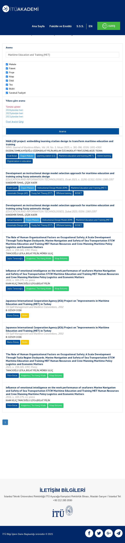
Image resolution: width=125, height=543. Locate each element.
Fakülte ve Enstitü (60, 26)
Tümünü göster (13, 106)
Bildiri (12, 88)
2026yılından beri (14, 110)
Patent (12, 68)
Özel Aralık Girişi (15, 121)
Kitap (11, 76)
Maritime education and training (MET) (76, 155)
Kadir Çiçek (12, 187)
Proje (11, 72)
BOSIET (78, 193)
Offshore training (63, 193)
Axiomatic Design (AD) (17, 193)
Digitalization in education (19, 161)
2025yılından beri (14, 113)
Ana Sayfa (38, 26)
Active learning (104, 155)
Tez (11, 84)
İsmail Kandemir (14, 220)
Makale (12, 64)
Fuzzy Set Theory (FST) (42, 193)
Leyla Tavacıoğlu (15, 258)
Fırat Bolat (12, 155)
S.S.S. (80, 26)
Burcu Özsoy (13, 315)
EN (90, 26)
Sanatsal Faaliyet (17, 92)
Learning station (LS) (46, 155)
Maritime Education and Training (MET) (88, 187)
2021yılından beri (14, 116)
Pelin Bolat (12, 375)
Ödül (11, 80)
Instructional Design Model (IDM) (52, 187)
